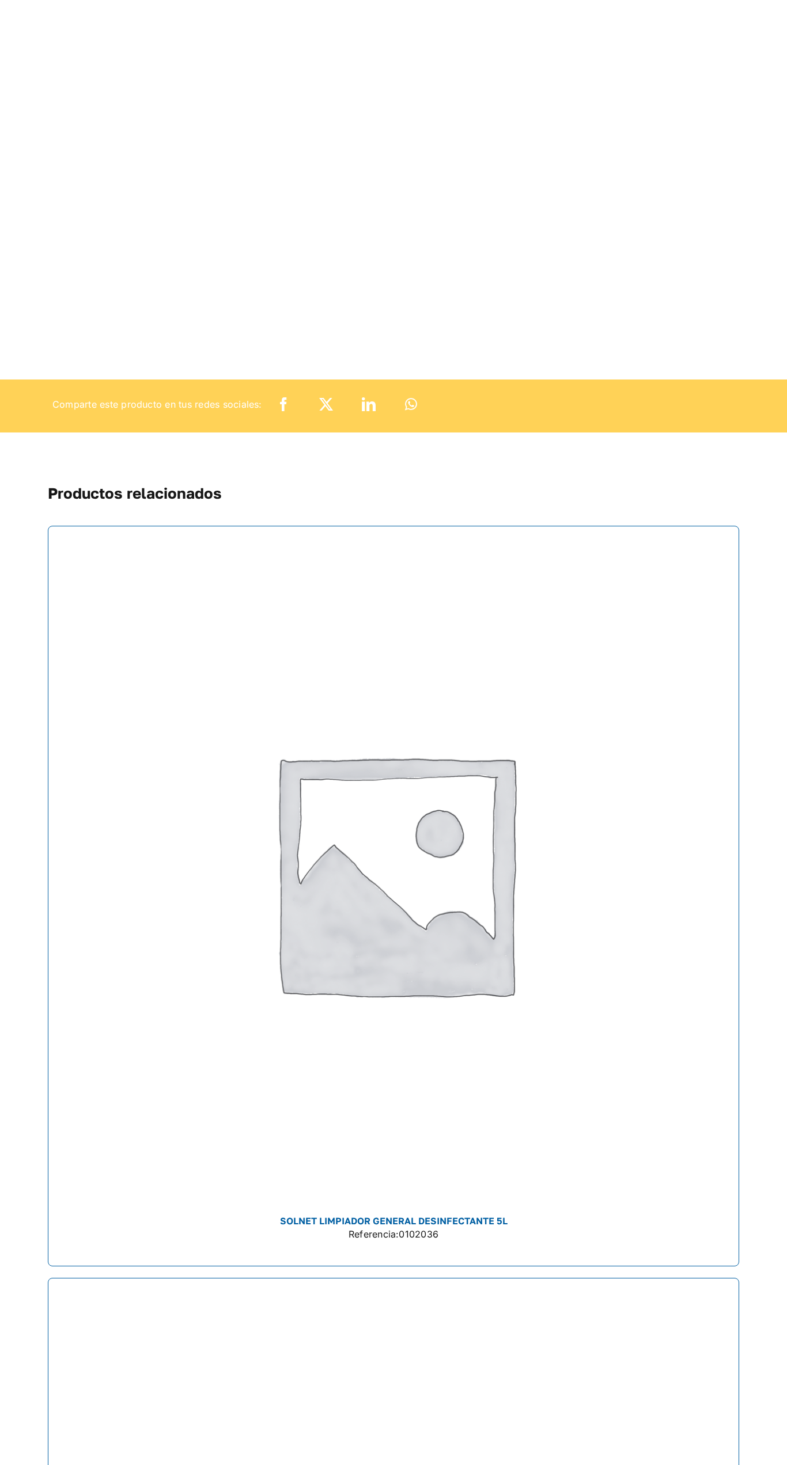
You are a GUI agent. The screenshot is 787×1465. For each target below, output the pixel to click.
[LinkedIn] (368, 404)
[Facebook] (283, 404)
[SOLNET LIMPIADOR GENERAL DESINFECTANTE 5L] (393, 896)
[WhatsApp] (411, 404)
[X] (326, 404)
